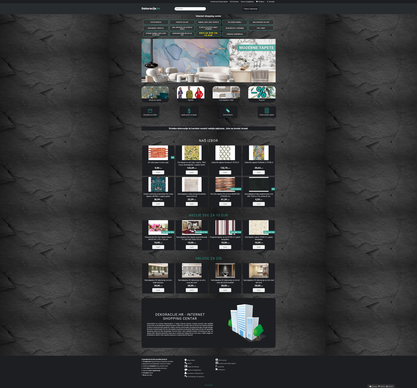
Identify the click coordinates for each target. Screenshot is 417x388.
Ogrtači (191, 100)
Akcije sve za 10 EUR (208, 215)
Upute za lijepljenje (247, 1)
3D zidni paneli (235, 22)
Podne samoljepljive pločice (156, 34)
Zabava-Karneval (235, 34)
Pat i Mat (261, 28)
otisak (390, 386)
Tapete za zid (182, 22)
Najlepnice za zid (261, 22)
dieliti (382, 386)
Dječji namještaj (255, 48)
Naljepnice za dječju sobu (182, 28)
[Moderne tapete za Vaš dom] (155, 92)
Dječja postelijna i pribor (208, 28)
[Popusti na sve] (262, 92)
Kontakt (271, 1)
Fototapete (156, 22)
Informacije (222, 360)
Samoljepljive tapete (208, 22)
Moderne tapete (155, 100)
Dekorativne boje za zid (182, 34)
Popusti (262, 100)
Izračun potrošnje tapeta (219, 1)
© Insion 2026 (208, 385)
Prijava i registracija (250, 9)
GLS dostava (234, 1)
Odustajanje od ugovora (196, 376)
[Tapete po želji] (190, 92)
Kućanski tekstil (156, 28)
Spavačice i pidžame (235, 28)
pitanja (374, 386)
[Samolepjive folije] (226, 92)
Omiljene (261, 1)
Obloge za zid (208, 258)
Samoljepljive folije (226, 100)
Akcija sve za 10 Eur (208, 34)
